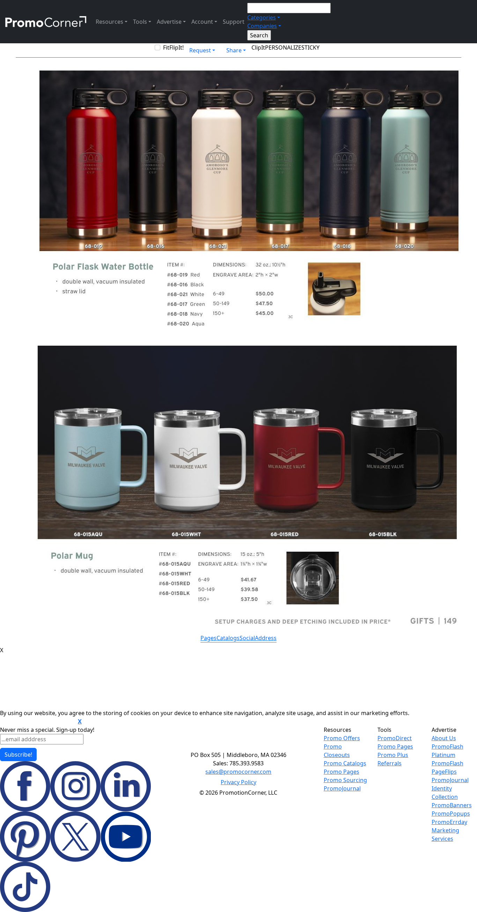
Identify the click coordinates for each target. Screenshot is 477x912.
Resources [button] (109, 21)
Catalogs (228, 638)
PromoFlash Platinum (447, 751)
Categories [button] (261, 17)
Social (247, 638)
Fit (166, 47)
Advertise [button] (169, 21)
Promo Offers (342, 738)
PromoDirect (394, 738)
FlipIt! (176, 47)
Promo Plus (392, 755)
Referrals (389, 763)
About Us (444, 738)
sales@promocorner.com (238, 771)
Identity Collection (445, 793)
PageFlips (444, 771)
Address (266, 638)
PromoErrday (449, 822)
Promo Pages (341, 771)
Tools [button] (140, 21)
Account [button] (202, 21)
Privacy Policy (238, 782)
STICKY (310, 47)
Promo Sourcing (345, 780)
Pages (208, 638)
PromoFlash (447, 763)
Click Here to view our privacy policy (38, 722)
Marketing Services (445, 834)
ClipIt (258, 47)
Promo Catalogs (345, 763)
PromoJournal (342, 788)
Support (233, 21)
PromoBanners (452, 805)
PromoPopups (451, 813)
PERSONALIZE (283, 47)
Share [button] (234, 50)
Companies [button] (262, 26)
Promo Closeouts (337, 751)
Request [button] (200, 50)
